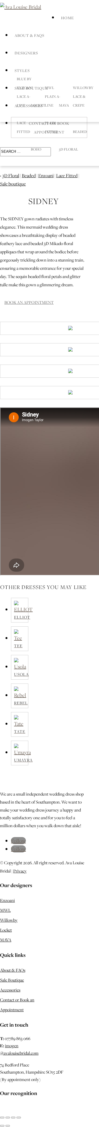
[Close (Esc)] (18, 1117)
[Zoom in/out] (2, 1117)
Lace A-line (23, 101)
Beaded (80, 131)
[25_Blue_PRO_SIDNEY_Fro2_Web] (4, 392)
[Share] (13, 1117)
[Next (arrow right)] (8, 1126)
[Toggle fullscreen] (8, 1117)
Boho (36, 149)
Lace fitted (23, 127)
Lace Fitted (67, 175)
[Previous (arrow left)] (2, 1126)
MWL (5, 910)
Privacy (20, 871)
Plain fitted (51, 127)
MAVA (5, 940)
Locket (6, 930)
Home (67, 18)
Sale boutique (13, 183)
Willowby (9, 920)
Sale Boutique (12, 980)
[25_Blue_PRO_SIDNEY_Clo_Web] (4, 349)
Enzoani (46, 175)
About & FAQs (29, 35)
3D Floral (68, 149)
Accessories (10, 990)
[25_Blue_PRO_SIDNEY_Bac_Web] (4, 371)
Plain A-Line (52, 101)
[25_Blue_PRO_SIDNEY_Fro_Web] (4, 328)
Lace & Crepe (79, 101)
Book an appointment (29, 302)
